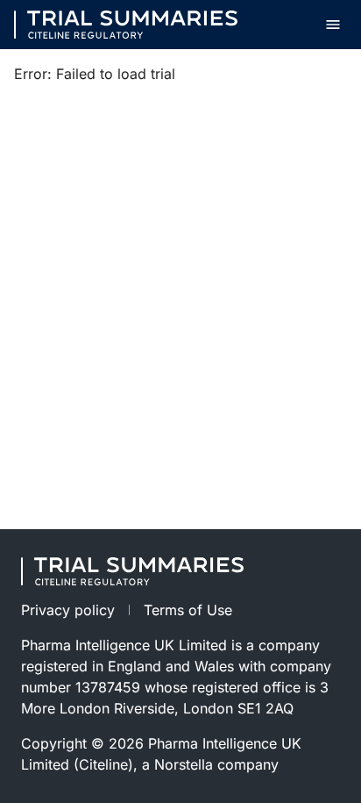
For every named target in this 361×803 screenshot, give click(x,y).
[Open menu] (333, 25)
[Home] (125, 25)
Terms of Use (188, 610)
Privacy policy (68, 610)
